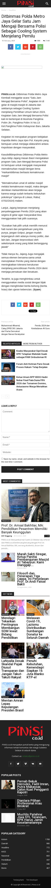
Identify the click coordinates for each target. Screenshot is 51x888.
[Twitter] (18, 764)
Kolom (4, 839)
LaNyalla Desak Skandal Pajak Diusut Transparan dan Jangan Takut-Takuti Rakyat (12, 669)
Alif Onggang (6, 536)
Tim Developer (32, 880)
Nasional (5, 614)
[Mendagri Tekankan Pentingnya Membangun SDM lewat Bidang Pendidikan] (12, 608)
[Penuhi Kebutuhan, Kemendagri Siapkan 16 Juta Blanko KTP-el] (38, 651)
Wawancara (6, 521)
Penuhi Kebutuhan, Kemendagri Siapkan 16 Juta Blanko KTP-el (35, 669)
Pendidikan (6, 860)
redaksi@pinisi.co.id (30, 756)
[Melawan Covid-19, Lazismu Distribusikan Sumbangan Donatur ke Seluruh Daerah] (38, 608)
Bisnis (4, 868)
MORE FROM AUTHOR (32, 344)
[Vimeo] (25, 764)
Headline (12, 10)
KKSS (3, 851)
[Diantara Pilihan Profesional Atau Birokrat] (8, 804)
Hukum (4, 864)
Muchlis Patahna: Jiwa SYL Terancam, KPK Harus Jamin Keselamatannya (32, 818)
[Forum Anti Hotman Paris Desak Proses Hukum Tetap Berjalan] (8, 367)
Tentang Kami (18, 880)
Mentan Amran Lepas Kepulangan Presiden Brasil (12, 705)
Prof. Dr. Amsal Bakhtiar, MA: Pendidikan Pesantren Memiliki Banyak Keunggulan (24, 528)
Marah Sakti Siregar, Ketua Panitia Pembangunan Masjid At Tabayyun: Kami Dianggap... (33, 559)
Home (3, 10)
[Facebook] (11, 764)
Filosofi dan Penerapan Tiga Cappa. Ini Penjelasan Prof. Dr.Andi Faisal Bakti (33, 578)
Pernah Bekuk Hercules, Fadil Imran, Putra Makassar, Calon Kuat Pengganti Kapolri (33, 786)
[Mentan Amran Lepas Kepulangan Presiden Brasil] (12, 690)
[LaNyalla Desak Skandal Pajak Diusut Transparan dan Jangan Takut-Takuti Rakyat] (12, 651)
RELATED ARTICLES (11, 344)
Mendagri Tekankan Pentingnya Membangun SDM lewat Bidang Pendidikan (10, 628)
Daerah (4, 843)
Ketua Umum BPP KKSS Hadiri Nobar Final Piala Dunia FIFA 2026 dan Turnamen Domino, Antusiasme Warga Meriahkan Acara (32, 383)
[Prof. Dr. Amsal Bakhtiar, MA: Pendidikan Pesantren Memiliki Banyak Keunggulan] (25, 504)
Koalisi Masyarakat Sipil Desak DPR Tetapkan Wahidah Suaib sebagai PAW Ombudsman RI (32, 354)
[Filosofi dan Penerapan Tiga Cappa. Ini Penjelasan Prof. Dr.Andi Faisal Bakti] (8, 576)
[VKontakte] (33, 764)
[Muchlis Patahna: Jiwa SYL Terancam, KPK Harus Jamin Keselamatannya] (8, 818)
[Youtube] (40, 764)
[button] (47, 3)
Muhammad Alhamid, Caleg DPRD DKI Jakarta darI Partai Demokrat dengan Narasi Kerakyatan (13, 329)
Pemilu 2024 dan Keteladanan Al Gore (40, 327)
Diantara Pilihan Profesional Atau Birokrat (29, 803)
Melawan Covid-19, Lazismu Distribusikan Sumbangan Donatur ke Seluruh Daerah (38, 628)
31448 (48, 41)
